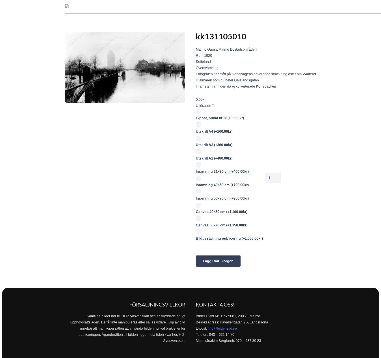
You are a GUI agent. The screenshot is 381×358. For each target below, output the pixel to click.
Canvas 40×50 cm (221, 212)
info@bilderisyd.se (222, 328)
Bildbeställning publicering (229, 238)
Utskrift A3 (214, 145)
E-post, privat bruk (220, 118)
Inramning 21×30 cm (222, 171)
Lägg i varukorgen (218, 261)
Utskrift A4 (214, 131)
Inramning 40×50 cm (222, 185)
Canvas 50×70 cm (221, 225)
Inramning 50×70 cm (222, 198)
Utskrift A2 (214, 158)
